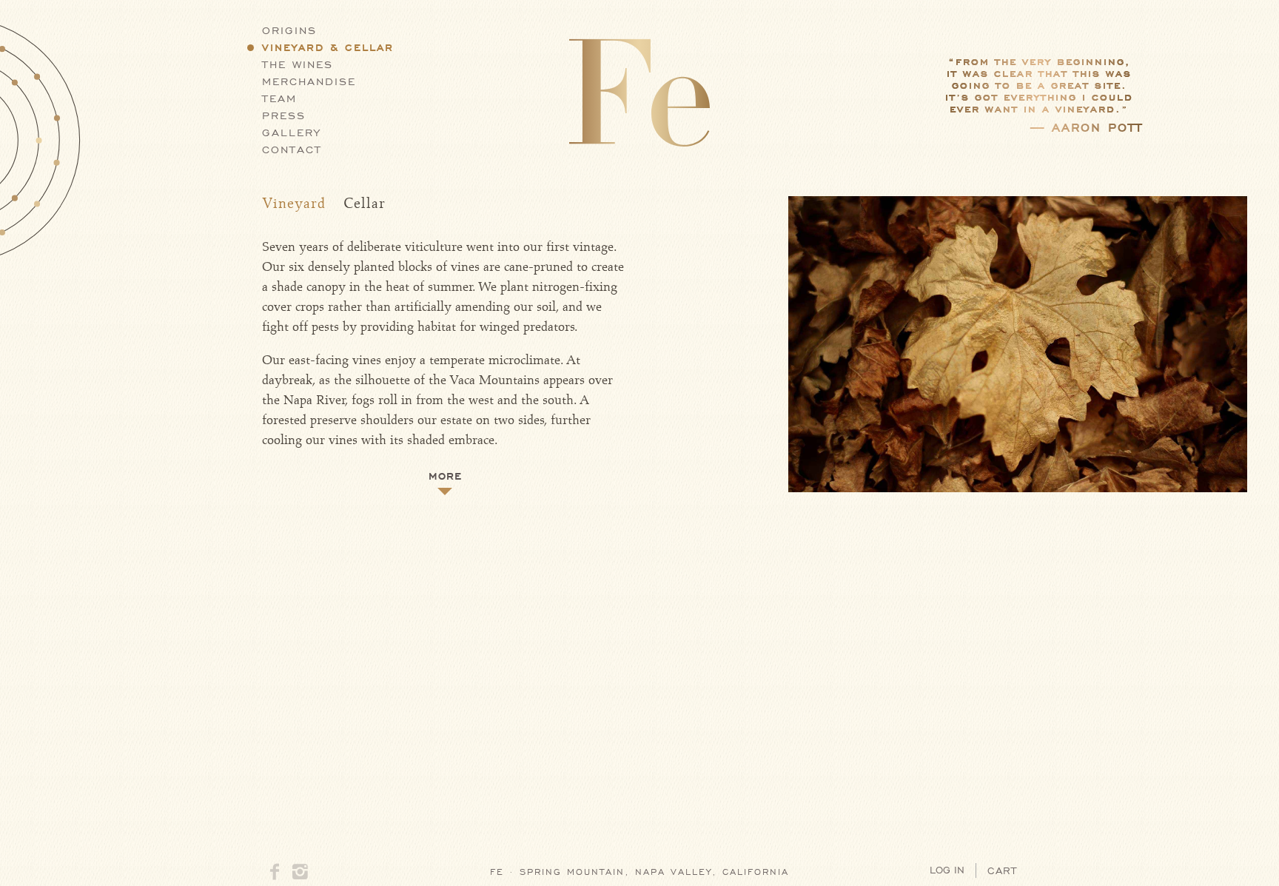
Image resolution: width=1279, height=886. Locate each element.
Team (279, 98)
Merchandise (309, 81)
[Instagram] (299, 872)
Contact (292, 149)
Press (284, 115)
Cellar (364, 203)
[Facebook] (274, 872)
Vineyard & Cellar (328, 47)
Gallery (291, 132)
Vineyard (294, 203)
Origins (289, 30)
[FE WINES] (639, 94)
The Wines (297, 64)
